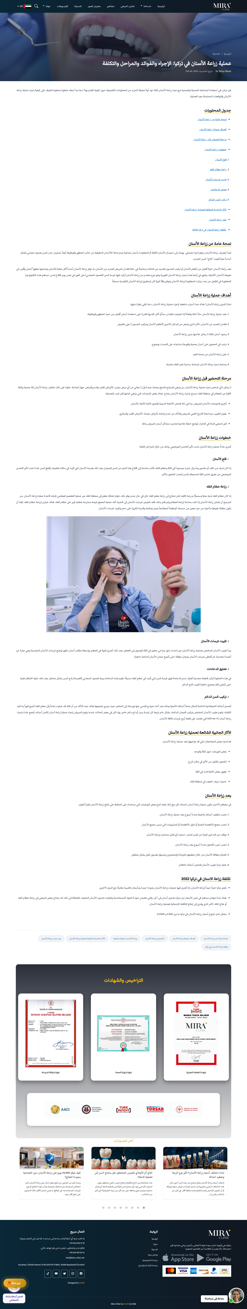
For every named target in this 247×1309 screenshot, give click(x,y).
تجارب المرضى (127, 6)
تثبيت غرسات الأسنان (216, 179)
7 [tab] (109, 1208)
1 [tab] (144, 1208)
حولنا (155, 1244)
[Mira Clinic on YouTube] (56, 1274)
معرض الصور (94, 6)
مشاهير (110, 6)
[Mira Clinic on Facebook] (81, 1274)
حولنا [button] (48, 6)
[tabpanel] (195, 1173)
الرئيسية (161, 6)
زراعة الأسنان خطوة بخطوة (125, 938)
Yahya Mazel (225, 71)
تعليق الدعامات (218, 189)
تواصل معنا (153, 1254)
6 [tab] (115, 1208)
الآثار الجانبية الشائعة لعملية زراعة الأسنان (205, 210)
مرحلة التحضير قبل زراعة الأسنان (210, 139)
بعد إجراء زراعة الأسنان (51, 938)
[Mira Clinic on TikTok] (47, 1274)
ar (21, 6)
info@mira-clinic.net (75, 1257)
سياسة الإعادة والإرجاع (148, 1265)
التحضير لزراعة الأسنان (154, 938)
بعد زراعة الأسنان (218, 220)
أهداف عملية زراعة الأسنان (213, 129)
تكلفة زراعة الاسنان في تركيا (216, 946)
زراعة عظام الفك (218, 169)
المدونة (78, 6)
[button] (236, 1295)
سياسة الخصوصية (150, 1260)
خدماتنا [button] (147, 6)
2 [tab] (138, 1208)
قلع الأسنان (221, 160)
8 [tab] (103, 1208)
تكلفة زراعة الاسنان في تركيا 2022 (209, 230)
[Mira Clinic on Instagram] (72, 1274)
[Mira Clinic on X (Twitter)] (64, 1274)
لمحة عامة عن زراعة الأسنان (212, 119)
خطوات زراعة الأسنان (216, 149)
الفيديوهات (62, 6)
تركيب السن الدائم (218, 200)
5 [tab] (121, 1208)
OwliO (82, 1282)
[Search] (36, 6)
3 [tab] (132, 1208)
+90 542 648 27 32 (77, 1243)
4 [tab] (126, 1208)
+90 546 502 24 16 (77, 1252)
